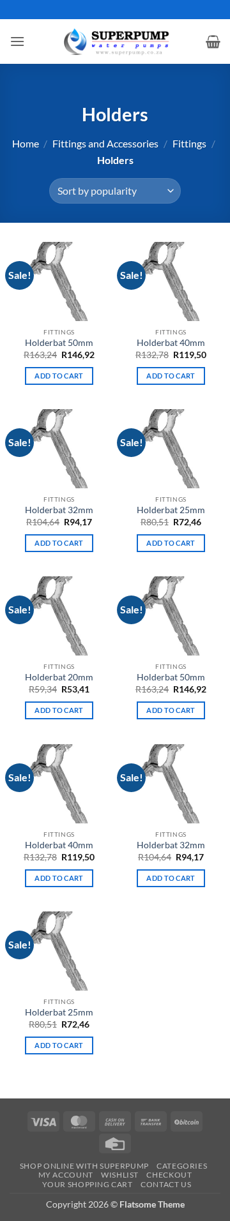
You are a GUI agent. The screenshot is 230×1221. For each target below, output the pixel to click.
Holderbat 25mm (171, 510)
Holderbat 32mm (59, 510)
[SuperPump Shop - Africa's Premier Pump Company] (115, 41)
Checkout (169, 1175)
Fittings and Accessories (105, 143)
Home (25, 143)
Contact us (166, 1184)
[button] (17, 41)
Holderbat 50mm (59, 343)
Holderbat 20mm (59, 677)
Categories (182, 1166)
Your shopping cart (87, 1184)
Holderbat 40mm (171, 343)
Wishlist (120, 1175)
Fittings (189, 143)
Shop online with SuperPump (84, 1166)
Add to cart (59, 375)
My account (65, 1175)
